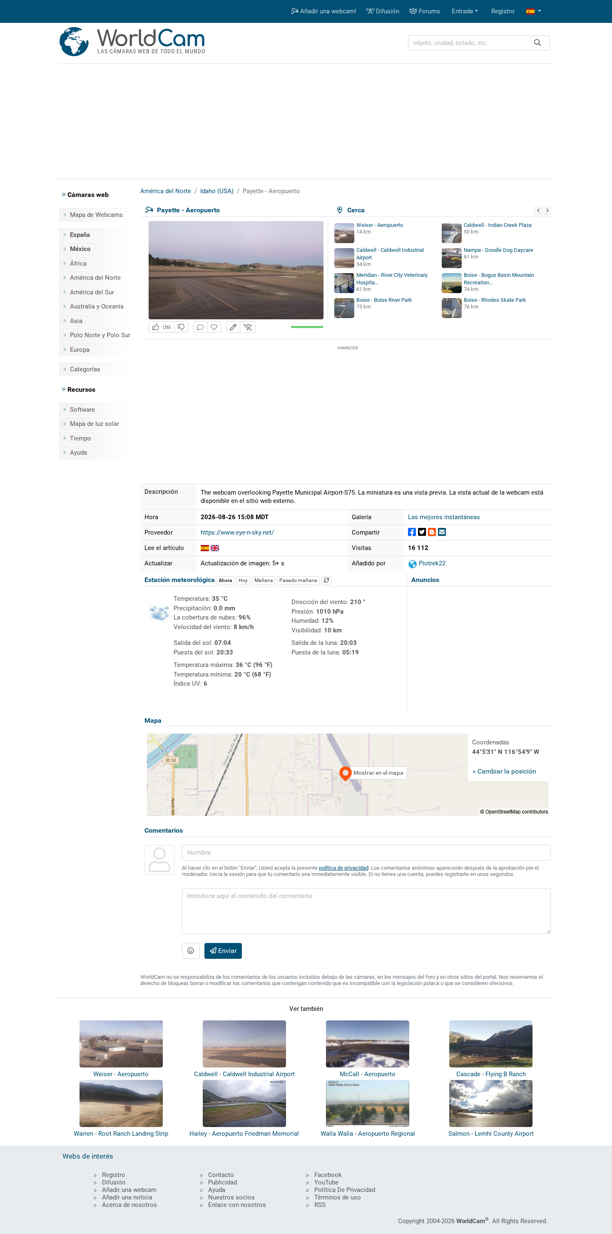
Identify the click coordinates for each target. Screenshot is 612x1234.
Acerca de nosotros (129, 1205)
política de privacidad (343, 868)
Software (82, 409)
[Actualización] (326, 580)
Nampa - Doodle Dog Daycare (498, 250)
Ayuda (78, 452)
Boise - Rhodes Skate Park (495, 300)
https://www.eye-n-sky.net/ (237, 532)
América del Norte (95, 277)
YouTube (326, 1182)
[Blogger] (432, 532)
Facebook (328, 1175)
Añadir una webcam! (327, 11)
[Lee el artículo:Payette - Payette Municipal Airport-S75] (215, 548)
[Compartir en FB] (412, 532)
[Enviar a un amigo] (442, 532)
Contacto (221, 1175)
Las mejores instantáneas (444, 517)
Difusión (386, 11)
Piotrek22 (431, 563)
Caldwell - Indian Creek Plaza (498, 225)
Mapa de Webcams (96, 215)
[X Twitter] (422, 532)
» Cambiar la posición (504, 771)
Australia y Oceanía (97, 306)
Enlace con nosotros (237, 1205)
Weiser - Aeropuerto (379, 225)
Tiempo (80, 438)
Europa (80, 349)
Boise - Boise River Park (384, 300)
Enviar (226, 951)
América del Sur (92, 292)
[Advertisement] (306, 120)
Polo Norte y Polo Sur (100, 335)
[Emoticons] (190, 951)
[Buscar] (537, 43)
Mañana (263, 580)
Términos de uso (337, 1197)
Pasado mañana (298, 580)
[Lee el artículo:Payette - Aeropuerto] (205, 548)
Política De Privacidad (344, 1190)
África (78, 263)
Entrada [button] (462, 11)
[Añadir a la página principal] (214, 327)
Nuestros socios (231, 1197)
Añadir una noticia (127, 1197)
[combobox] (479, 43)
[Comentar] (200, 327)
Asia (76, 321)
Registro (503, 11)
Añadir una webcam (129, 1190)
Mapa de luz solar (94, 424)
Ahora (225, 580)
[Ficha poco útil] (181, 327)
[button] (533, 11)
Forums (428, 11)
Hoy (243, 580)
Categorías (85, 369)
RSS (320, 1205)
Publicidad (222, 1182)
